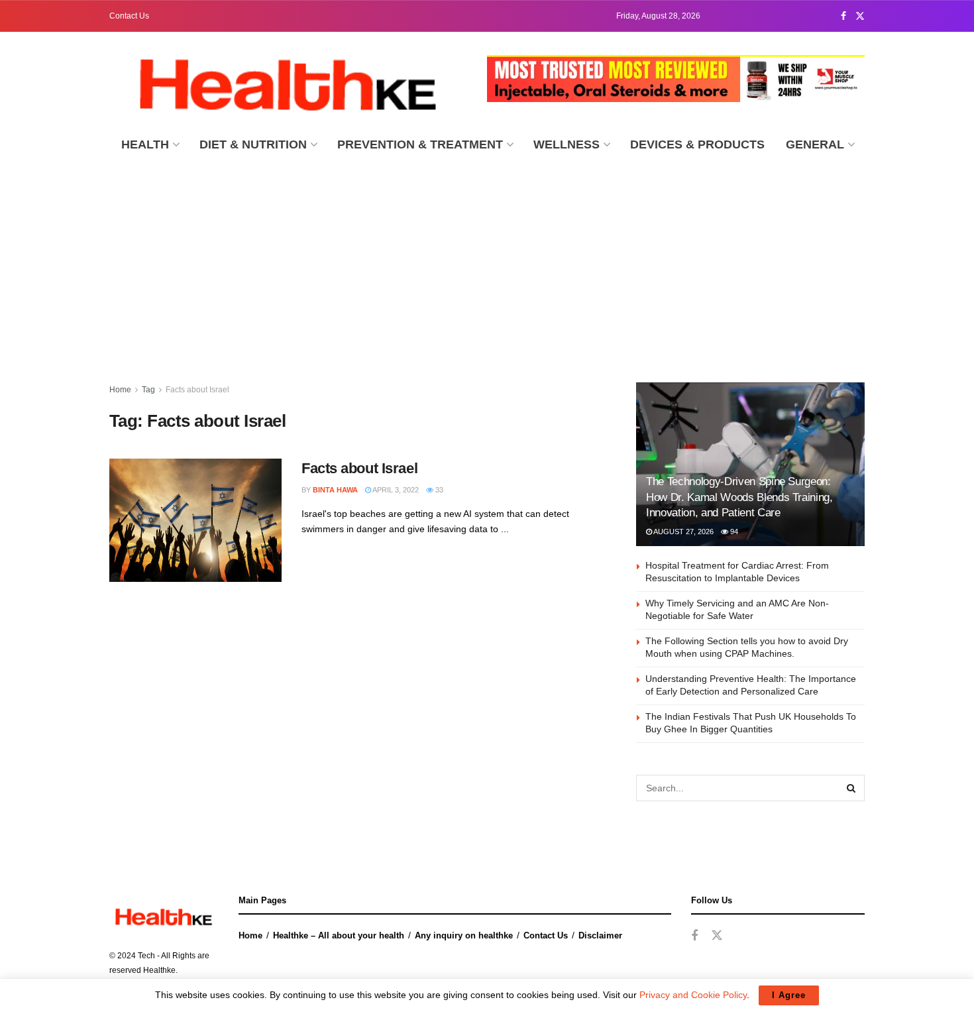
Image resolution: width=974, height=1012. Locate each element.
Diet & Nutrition (253, 144)
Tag (148, 389)
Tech (146, 955)
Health (145, 144)
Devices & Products (697, 144)
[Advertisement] (487, 263)
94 (733, 531)
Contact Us (129, 16)
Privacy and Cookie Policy (693, 994)
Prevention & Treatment (420, 144)
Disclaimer (600, 935)
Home (120, 389)
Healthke (159, 970)
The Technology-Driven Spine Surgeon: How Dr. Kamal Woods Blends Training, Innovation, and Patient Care (739, 497)
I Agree (789, 995)
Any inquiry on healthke (464, 935)
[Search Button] (851, 788)
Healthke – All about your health (338, 935)
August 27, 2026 (683, 531)
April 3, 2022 (395, 490)
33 (438, 490)
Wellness (566, 144)
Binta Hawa (335, 490)
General (815, 144)
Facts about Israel (197, 389)
